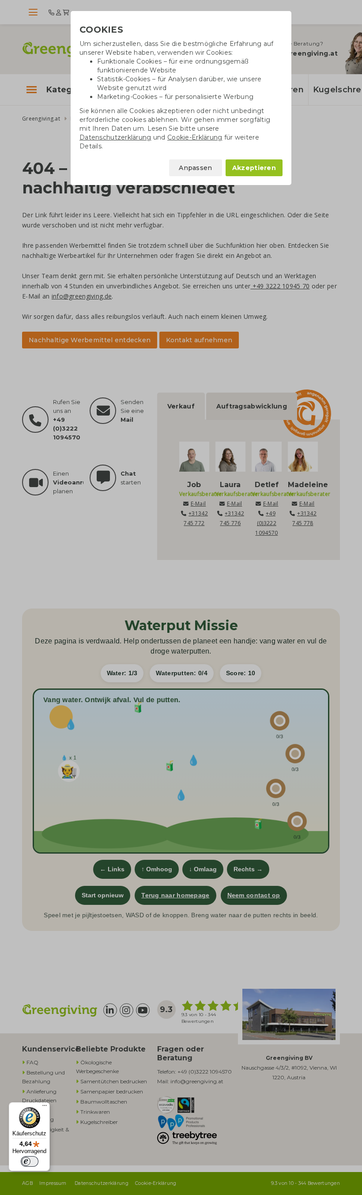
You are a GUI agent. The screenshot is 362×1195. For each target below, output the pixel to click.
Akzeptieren (254, 168)
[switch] (29, 1161)
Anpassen (195, 168)
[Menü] (44, 1107)
